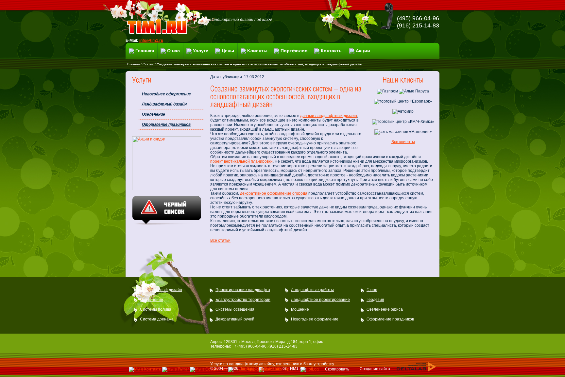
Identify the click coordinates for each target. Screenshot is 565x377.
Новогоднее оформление (166, 94)
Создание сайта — (378, 369)
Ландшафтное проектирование (320, 299)
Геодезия (375, 299)
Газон (372, 289)
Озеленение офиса (385, 309)
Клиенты (257, 50)
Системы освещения (234, 309)
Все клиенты (403, 141)
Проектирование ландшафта (242, 289)
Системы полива (155, 309)
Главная (144, 50)
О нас (173, 50)
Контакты (332, 50)
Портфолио (294, 50)
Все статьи (220, 240)
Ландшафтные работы (312, 289)
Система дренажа (157, 319)
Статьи (148, 64)
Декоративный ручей (234, 319)
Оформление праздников (166, 124)
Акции (363, 50)
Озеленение (153, 114)
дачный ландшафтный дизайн (328, 115)
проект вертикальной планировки (241, 161)
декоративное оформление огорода (273, 193)
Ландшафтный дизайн (164, 104)
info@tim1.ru (151, 40)
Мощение (300, 309)
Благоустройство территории (242, 299)
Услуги (201, 50)
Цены (228, 50)
